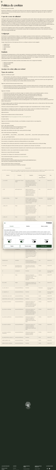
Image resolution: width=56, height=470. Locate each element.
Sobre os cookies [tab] (44, 226)
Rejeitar (12, 246)
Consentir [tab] (12, 226)
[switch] (21, 242)
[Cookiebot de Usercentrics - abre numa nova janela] (47, 223)
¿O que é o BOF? (37, 468)
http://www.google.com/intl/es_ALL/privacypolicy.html (20, 116)
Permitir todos (44, 246)
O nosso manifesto (26, 468)
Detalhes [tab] (28, 226)
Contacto (14, 468)
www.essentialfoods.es (23, 156)
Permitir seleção (28, 246)
